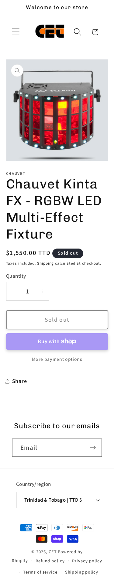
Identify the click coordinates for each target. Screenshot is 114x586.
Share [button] (19, 380)
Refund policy (50, 561)
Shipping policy (81, 572)
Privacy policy (87, 561)
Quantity (16, 276)
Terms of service (40, 572)
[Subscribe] (93, 448)
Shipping (45, 263)
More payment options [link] (57, 359)
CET (53, 551)
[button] (15, 32)
